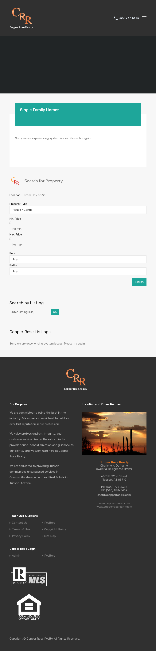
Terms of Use (21, 529)
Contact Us (19, 522)
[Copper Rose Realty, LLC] (22, 30)
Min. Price (15, 218)
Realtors (49, 522)
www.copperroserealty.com (114, 506)
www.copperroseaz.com (114, 503)
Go (55, 312)
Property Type (18, 204)
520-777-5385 (129, 18)
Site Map (50, 536)
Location (15, 195)
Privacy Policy (21, 536)
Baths (13, 265)
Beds (13, 253)
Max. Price (16, 234)
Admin (16, 555)
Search (139, 282)
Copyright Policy (55, 529)
